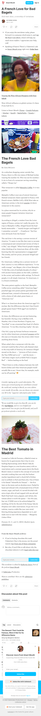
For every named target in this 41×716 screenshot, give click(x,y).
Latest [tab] (9, 625)
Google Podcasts (32, 110)
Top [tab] (4, 625)
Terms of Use (31, 686)
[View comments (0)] (11, 27)
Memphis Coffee (26, 187)
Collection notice (20, 702)
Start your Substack (15, 707)
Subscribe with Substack (22, 681)
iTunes (21, 110)
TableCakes (7, 572)
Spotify (13, 113)
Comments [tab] (6, 600)
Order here (34, 49)
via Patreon (9, 405)
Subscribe (29, 3)
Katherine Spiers (11, 20)
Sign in (37, 3)
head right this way (31, 550)
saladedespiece (7, 524)
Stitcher (6, 113)
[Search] (37, 625)
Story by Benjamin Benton (11, 638)
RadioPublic (22, 113)
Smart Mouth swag (14, 49)
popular (27, 203)
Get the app (30, 707)
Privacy (30, 700)
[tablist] (10, 600)
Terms (35, 700)
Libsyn (4, 116)
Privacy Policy (22, 690)
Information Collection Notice (27, 688)
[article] (20, 636)
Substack (11, 712)
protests (31, 334)
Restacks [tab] (15, 600)
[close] (35, 646)
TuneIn (31, 113)
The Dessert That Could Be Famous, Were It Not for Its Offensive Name (13, 632)
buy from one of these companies (23, 544)
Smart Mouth (14, 567)
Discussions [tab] (17, 625)
